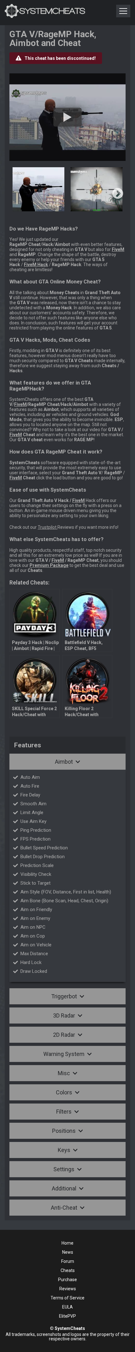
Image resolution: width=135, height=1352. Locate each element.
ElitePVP (67, 1316)
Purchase (67, 1279)
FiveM (20, 404)
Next (118, 194)
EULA (67, 1306)
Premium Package (49, 565)
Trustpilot (47, 527)
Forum (67, 1261)
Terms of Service (67, 1297)
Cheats (68, 1270)
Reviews (67, 1288)
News (67, 1252)
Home (67, 1243)
